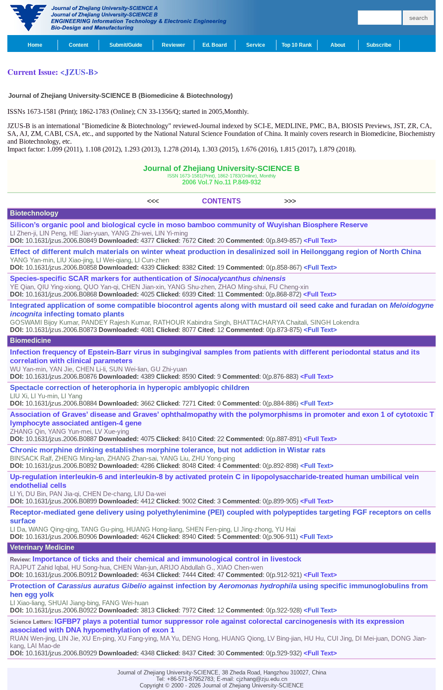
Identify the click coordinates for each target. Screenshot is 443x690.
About (338, 45)
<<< (174, 201)
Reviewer (173, 45)
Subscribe (379, 45)
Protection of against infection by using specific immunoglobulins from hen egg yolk (219, 590)
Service (255, 45)
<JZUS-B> (79, 71)
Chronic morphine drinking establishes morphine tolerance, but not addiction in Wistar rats (167, 450)
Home (35, 45)
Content (78, 45)
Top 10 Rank (297, 45)
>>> (268, 201)
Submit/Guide (125, 45)
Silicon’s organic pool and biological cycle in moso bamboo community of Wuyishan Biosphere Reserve (189, 225)
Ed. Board (214, 45)
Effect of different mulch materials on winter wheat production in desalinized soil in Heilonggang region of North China (215, 252)
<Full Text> (319, 240)
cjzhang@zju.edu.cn (261, 679)
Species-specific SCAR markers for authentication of (148, 278)
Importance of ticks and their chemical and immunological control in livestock (166, 559)
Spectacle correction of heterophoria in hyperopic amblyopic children (129, 388)
